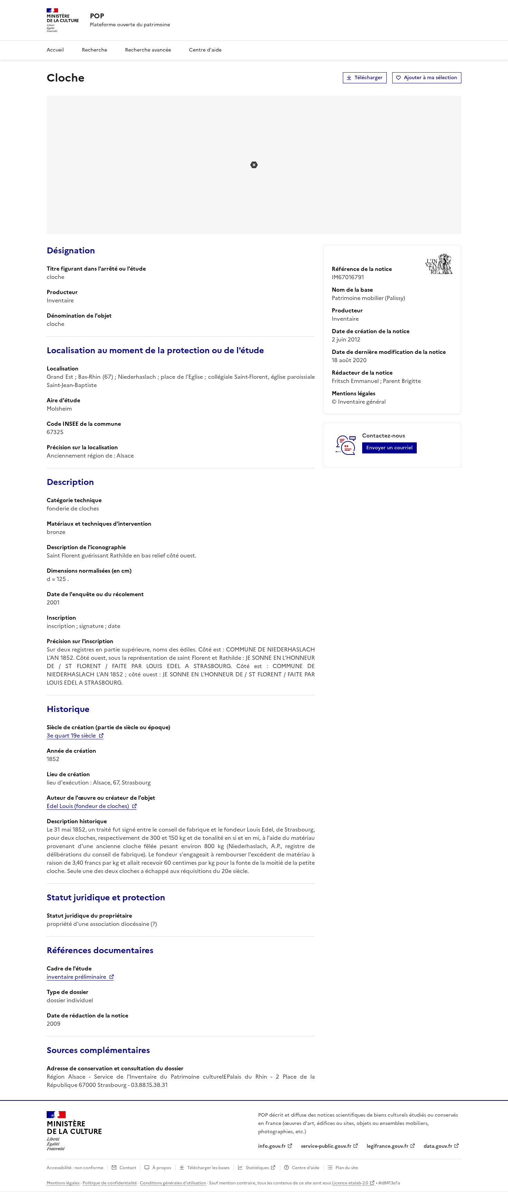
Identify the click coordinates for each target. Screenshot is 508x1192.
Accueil (55, 50)
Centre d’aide (305, 1168)
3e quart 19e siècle (71, 735)
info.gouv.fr (272, 1146)
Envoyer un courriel (389, 447)
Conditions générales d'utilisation (173, 1183)
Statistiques (257, 1168)
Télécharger (369, 77)
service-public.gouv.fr (326, 1146)
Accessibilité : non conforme (75, 1168)
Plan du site (347, 1168)
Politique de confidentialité (110, 1183)
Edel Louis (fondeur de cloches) (88, 806)
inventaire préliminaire (76, 977)
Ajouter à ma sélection (430, 77)
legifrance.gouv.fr (387, 1146)
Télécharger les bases (208, 1168)
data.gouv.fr (438, 1146)
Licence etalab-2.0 (350, 1183)
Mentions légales (63, 1183)
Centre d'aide (205, 50)
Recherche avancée (148, 50)
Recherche (94, 50)
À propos (161, 1168)
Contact (128, 1168)
